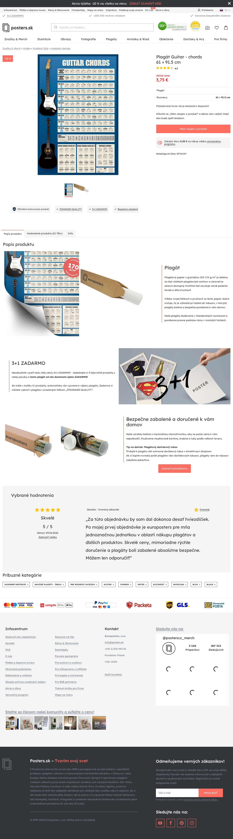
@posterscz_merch (178, 638)
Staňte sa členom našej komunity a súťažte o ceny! (49, 712)
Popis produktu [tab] (12, 233)
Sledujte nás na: (170, 629)
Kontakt (9, 643)
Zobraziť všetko (48, 537)
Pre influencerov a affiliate (70, 669)
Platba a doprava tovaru (33, 10)
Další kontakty (113, 674)
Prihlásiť (210, 792)
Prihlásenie (207, 10)
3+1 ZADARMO (15, 15)
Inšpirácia (111, 10)
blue (195, 584)
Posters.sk (26, 27)
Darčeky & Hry (193, 39)
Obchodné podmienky (18, 669)
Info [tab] (70, 233)
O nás (8, 656)
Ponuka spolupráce (66, 656)
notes (141, 584)
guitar (108, 584)
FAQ (7, 649)
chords (124, 584)
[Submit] (55, 27)
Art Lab (149, 9)
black (210, 584)
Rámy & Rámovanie (58, 10)
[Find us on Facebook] (170, 823)
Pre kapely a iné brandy (69, 675)
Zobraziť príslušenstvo (174, 468)
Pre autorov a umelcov (68, 662)
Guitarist (158, 584)
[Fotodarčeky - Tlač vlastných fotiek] (207, 27)
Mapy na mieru (95, 10)
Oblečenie (166, 39)
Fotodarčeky (78, 10)
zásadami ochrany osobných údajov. (201, 799)
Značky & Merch (15, 39)
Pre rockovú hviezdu (82, 584)
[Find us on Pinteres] (181, 823)
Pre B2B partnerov (66, 681)
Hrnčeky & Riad (138, 39)
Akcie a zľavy (162, 10)
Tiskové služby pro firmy (69, 688)
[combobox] (102, 27)
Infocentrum (10, 10)
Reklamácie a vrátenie (18, 675)
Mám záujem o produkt (193, 128)
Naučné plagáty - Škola (48, 584)
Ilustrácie (44, 39)
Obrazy (66, 39)
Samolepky (61, 649)
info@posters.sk (114, 642)
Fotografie (88, 39)
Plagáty (111, 39)
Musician (178, 584)
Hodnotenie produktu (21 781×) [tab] (44, 233)
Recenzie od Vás (64, 636)
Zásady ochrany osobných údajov (25, 681)
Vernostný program (16, 694)
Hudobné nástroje (15, 584)
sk (226, 10)
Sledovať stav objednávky (20, 636)
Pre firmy (220, 39)
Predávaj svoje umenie (131, 10)
